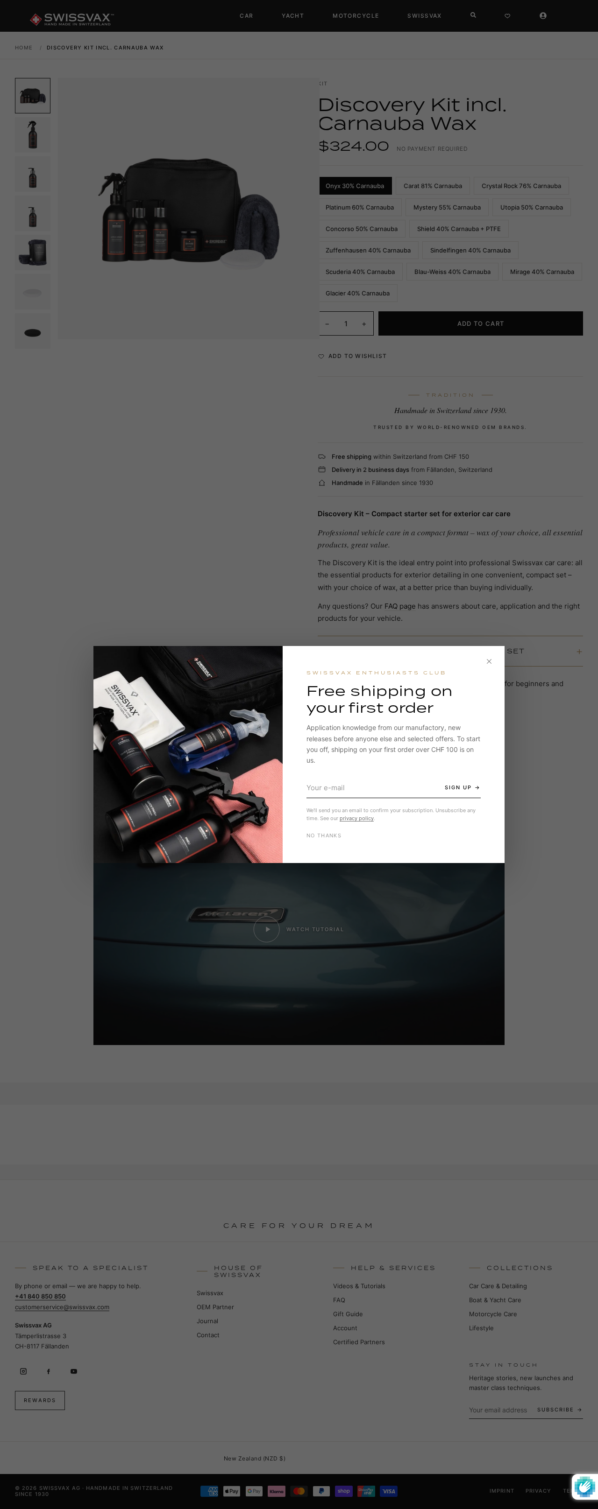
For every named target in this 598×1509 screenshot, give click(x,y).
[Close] (489, 661)
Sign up (458, 787)
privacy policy (357, 818)
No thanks (324, 835)
